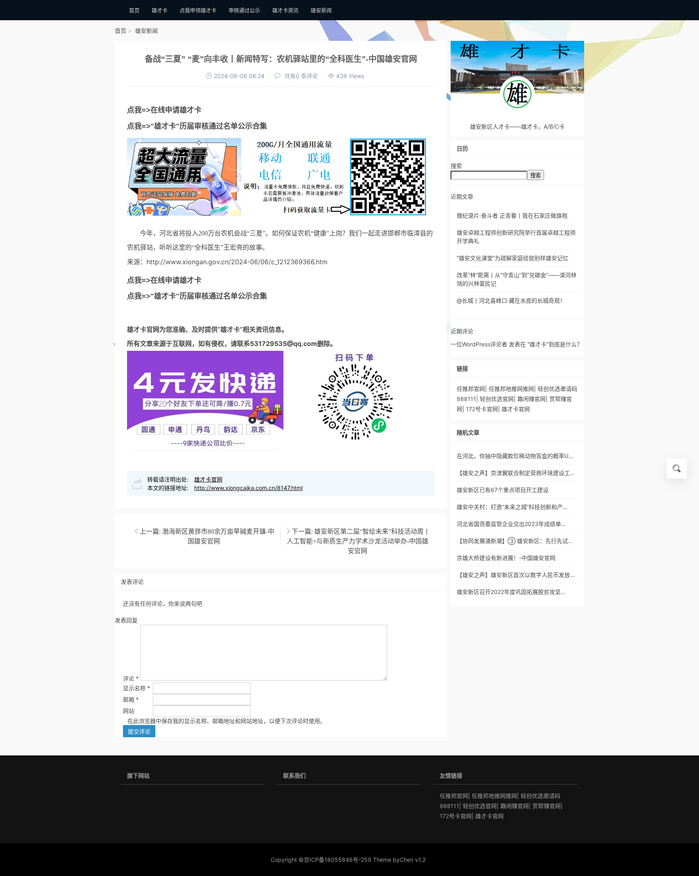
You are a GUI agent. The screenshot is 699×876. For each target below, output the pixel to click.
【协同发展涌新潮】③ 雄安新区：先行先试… (515, 540)
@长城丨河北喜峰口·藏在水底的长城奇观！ (511, 300)
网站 (128, 710)
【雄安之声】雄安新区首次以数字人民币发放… (516, 574)
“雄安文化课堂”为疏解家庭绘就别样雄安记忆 (512, 258)
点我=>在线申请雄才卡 (164, 110)
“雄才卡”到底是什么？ (554, 344)
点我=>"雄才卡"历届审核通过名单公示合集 (197, 126)
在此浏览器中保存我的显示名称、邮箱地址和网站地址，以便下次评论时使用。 (226, 720)
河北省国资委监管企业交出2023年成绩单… (511, 523)
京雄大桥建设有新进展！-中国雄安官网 (506, 557)
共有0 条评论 (301, 75)
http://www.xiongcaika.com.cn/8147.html (248, 487)
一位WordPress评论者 (479, 344)
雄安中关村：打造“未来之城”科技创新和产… (512, 506)
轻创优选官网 (497, 398)
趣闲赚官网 (531, 398)
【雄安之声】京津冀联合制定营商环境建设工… (516, 472)
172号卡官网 (482, 408)
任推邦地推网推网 (511, 388)
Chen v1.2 (413, 859)
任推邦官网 (471, 388)
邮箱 (131, 699)
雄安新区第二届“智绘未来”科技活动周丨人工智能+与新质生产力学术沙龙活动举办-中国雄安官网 (358, 541)
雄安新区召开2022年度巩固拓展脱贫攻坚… (511, 591)
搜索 (456, 165)
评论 (131, 678)
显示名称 (136, 688)
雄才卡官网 (143, 329)
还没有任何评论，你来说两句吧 (162, 603)
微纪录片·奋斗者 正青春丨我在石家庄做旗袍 (512, 215)
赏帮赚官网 (546, 805)
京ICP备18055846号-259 (337, 859)
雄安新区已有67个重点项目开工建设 (503, 489)
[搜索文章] (677, 468)
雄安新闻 (146, 30)
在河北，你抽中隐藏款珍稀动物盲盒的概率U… (515, 455)
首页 (120, 30)
